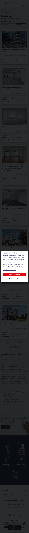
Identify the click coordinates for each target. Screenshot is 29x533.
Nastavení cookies (14, 278)
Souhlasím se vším (14, 274)
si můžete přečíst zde (9, 269)
